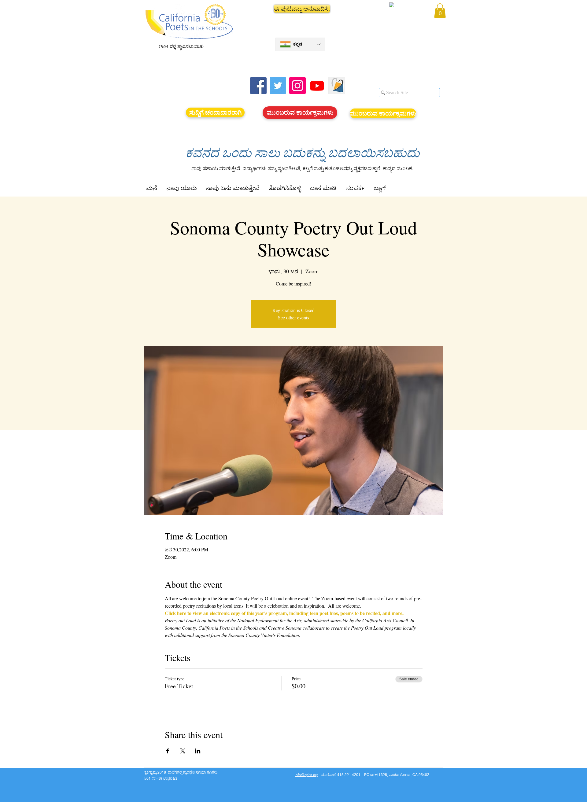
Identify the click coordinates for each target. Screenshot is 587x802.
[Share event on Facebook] (168, 751)
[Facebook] (258, 85)
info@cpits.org (307, 775)
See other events (293, 317)
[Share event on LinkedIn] (198, 751)
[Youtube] (317, 85)
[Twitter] (278, 85)
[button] (300, 9)
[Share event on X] (183, 751)
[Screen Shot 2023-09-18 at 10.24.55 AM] (336, 85)
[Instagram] (297, 85)
